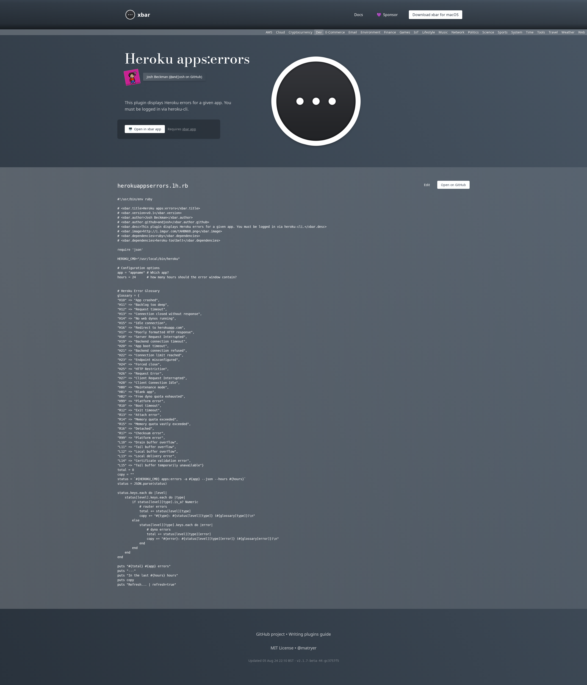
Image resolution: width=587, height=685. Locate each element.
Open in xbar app (144, 129)
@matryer (306, 648)
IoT (416, 32)
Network (457, 32)
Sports (503, 32)
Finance (390, 32)
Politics (473, 32)
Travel (553, 32)
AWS (269, 32)
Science (488, 32)
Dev (319, 32)
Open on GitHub (453, 185)
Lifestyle (428, 32)
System (516, 32)
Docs (358, 14)
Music (443, 32)
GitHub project (270, 634)
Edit (427, 185)
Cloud (280, 32)
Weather (568, 32)
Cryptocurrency (300, 32)
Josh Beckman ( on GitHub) (174, 77)
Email (353, 32)
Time (530, 32)
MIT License (282, 648)
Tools (541, 32)
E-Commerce (335, 32)
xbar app (189, 129)
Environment (370, 32)
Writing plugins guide (310, 634)
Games (405, 32)
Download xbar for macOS (436, 14)
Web (581, 32)
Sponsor (387, 14)
